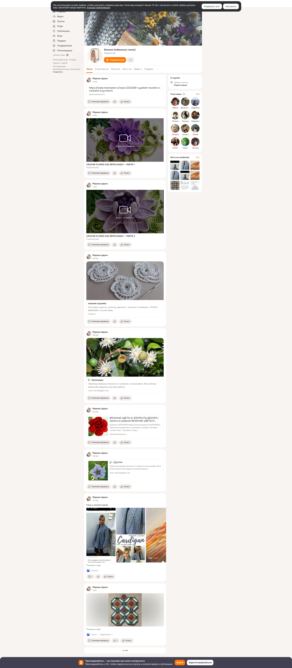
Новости (57, 63)
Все (198, 94)
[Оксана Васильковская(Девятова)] (185, 115)
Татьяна (175, 134)
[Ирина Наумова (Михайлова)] (175, 101)
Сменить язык (59, 55)
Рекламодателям (60, 60)
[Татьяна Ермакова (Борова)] (175, 128)
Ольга (185, 148)
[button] (115, 60)
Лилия (195, 134)
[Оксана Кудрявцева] (195, 142)
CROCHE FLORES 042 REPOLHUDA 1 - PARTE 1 (110, 164)
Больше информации (98, 7)
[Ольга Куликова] (185, 142)
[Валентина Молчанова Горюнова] (185, 101)
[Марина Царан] (88, 80)
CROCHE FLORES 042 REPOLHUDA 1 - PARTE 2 (110, 236)
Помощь (72, 60)
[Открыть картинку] (101, 535)
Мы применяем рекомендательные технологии (66, 69)
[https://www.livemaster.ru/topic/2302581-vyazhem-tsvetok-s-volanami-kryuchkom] (125, 91)
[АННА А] (175, 142)
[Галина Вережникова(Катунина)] (175, 115)
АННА (175, 148)
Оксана (185, 121)
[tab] (89, 69)
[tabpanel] (125, 360)
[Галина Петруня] (185, 128)
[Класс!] (88, 570)
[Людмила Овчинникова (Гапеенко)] (195, 115)
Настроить (231, 6)
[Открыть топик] (125, 505)
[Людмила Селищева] (195, 101)
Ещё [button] (63, 63)
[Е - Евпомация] (125, 366)
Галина (175, 121)
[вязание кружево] (125, 289)
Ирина (175, 108)
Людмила (195, 108)
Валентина (185, 108)
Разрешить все (211, 6)
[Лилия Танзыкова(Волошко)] (195, 128)
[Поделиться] (115, 101)
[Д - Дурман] (125, 470)
